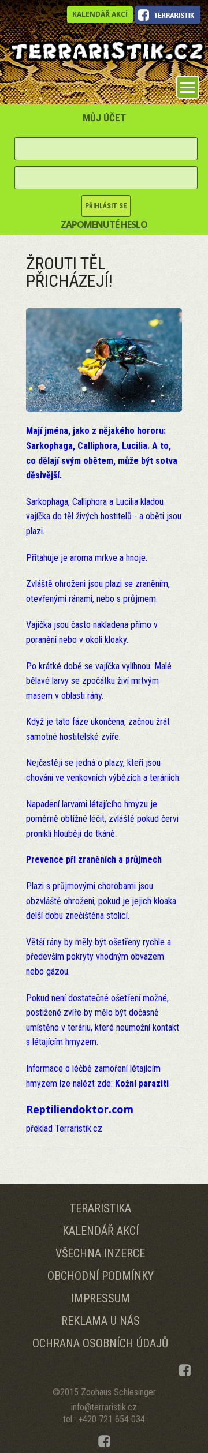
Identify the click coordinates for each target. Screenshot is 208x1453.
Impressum (100, 1298)
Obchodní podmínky (100, 1276)
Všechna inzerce (100, 1253)
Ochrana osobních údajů (100, 1343)
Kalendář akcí (100, 14)
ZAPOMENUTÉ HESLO (104, 224)
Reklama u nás (100, 1321)
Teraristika (100, 1208)
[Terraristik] (107, 49)
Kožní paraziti (142, 1083)
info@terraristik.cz (104, 1407)
